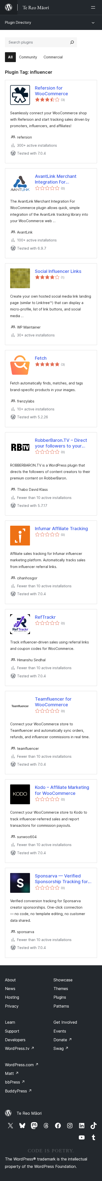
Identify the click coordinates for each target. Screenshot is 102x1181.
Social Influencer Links (58, 271)
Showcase (63, 979)
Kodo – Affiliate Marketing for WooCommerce (62, 790)
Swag (61, 1048)
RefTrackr (45, 617)
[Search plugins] (72, 42)
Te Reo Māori (29, 1113)
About (10, 979)
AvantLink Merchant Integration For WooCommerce (55, 179)
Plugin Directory (18, 22)
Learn (10, 1022)
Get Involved (65, 1022)
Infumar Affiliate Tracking (61, 528)
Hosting (12, 997)
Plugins (59, 997)
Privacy (12, 1006)
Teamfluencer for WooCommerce (53, 701)
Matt (12, 1073)
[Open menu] (94, 7)
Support (12, 1031)
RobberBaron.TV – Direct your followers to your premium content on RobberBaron (61, 443)
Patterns (61, 1006)
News (10, 988)
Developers (15, 1039)
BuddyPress (18, 1090)
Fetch (41, 358)
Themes (60, 988)
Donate (62, 1039)
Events (59, 1031)
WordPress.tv (19, 1048)
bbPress (15, 1082)
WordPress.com (22, 1064)
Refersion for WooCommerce (51, 90)
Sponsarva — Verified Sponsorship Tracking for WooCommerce (61, 879)
